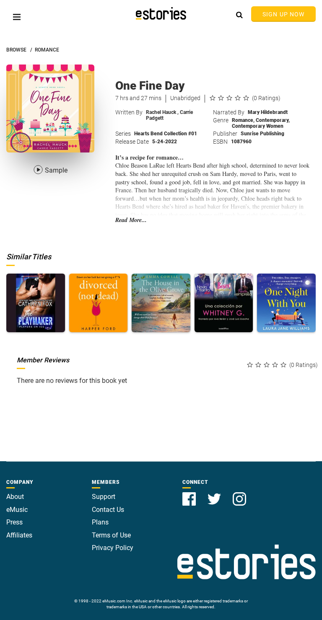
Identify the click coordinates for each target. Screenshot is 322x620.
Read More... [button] (131, 220)
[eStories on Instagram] (239, 494)
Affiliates (19, 535)
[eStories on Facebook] (190, 494)
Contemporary (273, 120)
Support (103, 497)
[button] (16, 17)
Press (14, 522)
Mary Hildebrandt (268, 112)
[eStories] (161, 13)
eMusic (17, 510)
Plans (100, 522)
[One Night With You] (286, 303)
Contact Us (108, 510)
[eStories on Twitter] (215, 494)
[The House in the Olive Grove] (161, 303)
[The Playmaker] (35, 303)
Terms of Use (111, 535)
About (15, 497)
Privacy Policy (112, 548)
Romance (243, 120)
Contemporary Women (257, 126)
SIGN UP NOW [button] (283, 14)
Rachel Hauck (162, 112)
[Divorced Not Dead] (98, 303)
